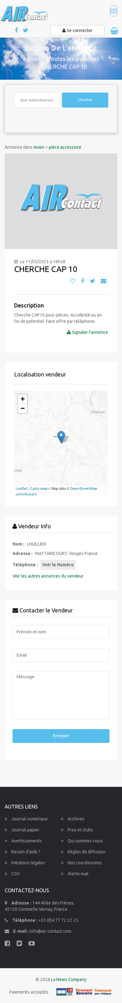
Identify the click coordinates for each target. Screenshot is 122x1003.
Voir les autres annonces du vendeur (48, 576)
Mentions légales (27, 862)
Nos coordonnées (84, 862)
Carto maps (39, 488)
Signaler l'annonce (89, 332)
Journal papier (24, 829)
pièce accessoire (65, 147)
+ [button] (23, 399)
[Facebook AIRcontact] (17, 30)
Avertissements (26, 840)
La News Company (68, 979)
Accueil (32, 59)
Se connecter (79, 30)
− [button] (23, 408)
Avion (38, 147)
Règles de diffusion (86, 851)
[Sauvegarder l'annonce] (72, 281)
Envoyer (61, 735)
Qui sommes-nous (85, 840)
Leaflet (22, 488)
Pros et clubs (80, 829)
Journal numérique (29, 818)
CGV (15, 873)
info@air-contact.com (50, 931)
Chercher (85, 100)
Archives (75, 818)
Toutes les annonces (73, 59)
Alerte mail (78, 873)
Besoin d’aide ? (25, 851)
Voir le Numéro (58, 564)
